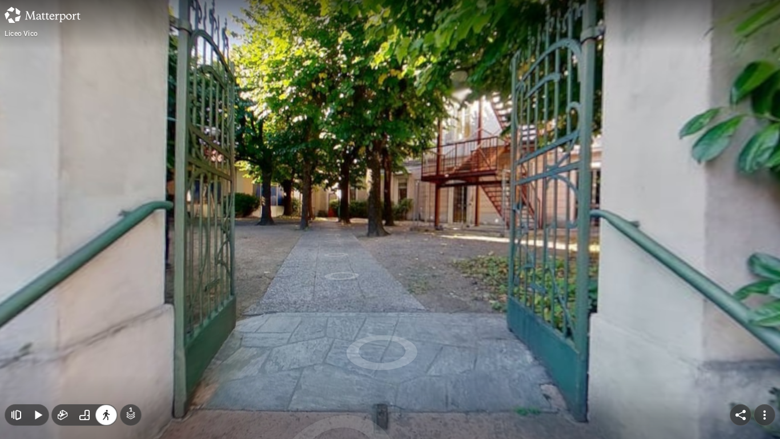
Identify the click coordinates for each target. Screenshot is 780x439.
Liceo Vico (21, 34)
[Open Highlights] (16, 415)
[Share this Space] (740, 415)
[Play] (37, 415)
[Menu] (764, 415)
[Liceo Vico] (390, 219)
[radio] (63, 415)
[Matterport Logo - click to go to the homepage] (42, 15)
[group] (84, 415)
